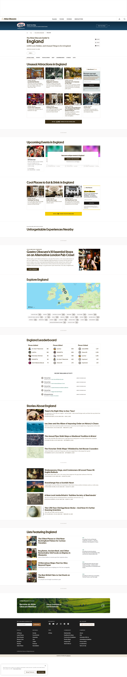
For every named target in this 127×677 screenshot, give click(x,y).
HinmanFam (47, 378)
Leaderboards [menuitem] (60, 57)
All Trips (50, 633)
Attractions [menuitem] (30, 57)
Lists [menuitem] (74, 57)
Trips (49, 630)
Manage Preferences (30, 672)
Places (19, 630)
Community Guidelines (70, 637)
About (81, 633)
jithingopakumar (48, 394)
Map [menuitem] (53, 57)
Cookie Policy (83, 643)
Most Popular (20, 637)
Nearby (19, 643)
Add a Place (20, 645)
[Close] (45, 665)
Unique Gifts (67, 641)
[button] (37, 79)
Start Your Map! (102, 25)
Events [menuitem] (38, 57)
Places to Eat (20, 639)
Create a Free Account (73, 158)
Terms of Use (83, 645)
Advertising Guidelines (85, 639)
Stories (34, 633)
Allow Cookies (41, 672)
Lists (34, 639)
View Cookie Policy (17, 668)
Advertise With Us (84, 637)
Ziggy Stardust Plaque (56, 391)
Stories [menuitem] (68, 57)
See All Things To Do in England (63, 122)
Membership (67, 633)
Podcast (35, 643)
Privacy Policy (92, 88)
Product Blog (67, 639)
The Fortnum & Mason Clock (58, 383)
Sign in (78, 161)
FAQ (81, 635)
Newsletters (36, 645)
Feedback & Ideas (69, 635)
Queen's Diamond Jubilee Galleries (59, 387)
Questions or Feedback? (63, 655)
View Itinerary (33, 269)
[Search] (124, 19)
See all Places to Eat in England (63, 214)
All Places (19, 633)
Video (34, 641)
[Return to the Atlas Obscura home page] (9, 19)
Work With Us (67, 643)
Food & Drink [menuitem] (46, 57)
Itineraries (35, 637)
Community (67, 630)
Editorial (35, 630)
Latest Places (20, 635)
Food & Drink (36, 635)
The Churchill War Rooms (57, 379)
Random (19, 641)
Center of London (54, 395)
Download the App (88, 624)
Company (82, 630)
